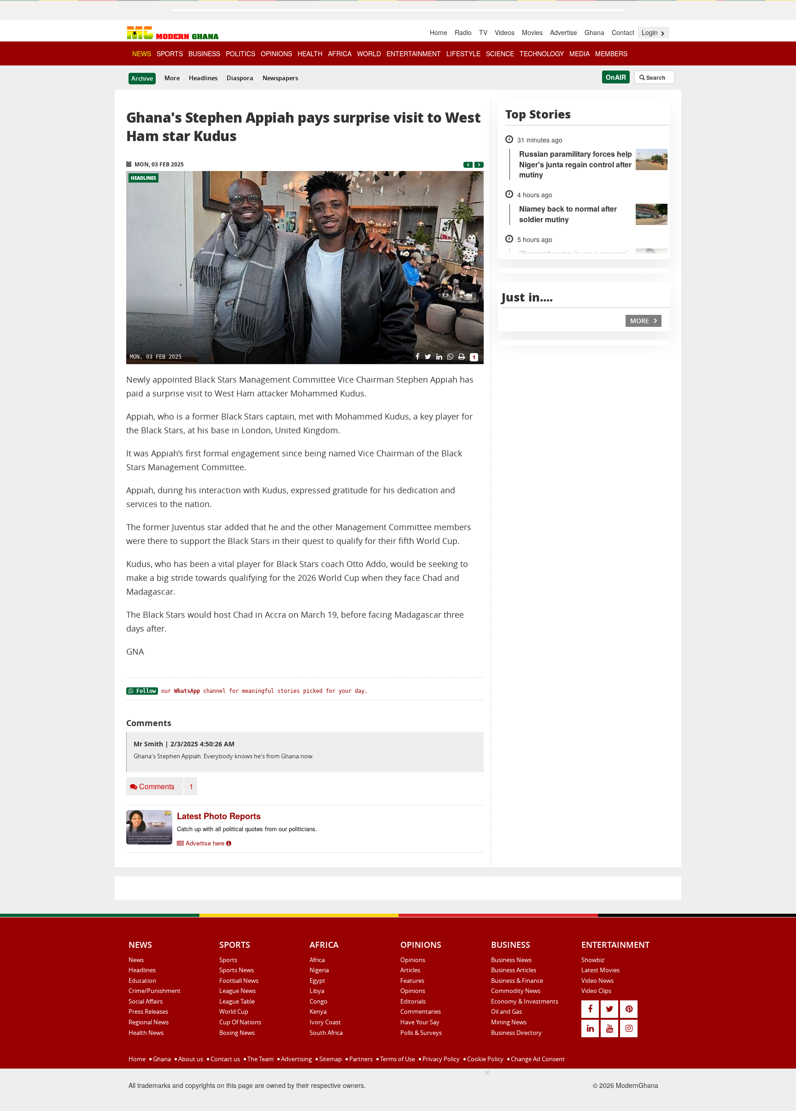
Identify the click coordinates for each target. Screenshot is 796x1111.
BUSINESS (204, 53)
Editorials (413, 1001)
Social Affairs (146, 1001)
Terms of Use (397, 1059)
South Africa (326, 1032)
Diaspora (240, 78)
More (172, 78)
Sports (228, 960)
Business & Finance (517, 980)
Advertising (296, 1059)
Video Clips (596, 991)
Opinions (412, 960)
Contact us (224, 1059)
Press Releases (148, 1011)
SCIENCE (500, 53)
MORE (640, 320)
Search (655, 77)
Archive (142, 78)
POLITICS (240, 53)
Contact (623, 32)
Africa (317, 960)
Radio (463, 32)
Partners (360, 1059)
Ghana (594, 32)
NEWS (141, 53)
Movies (532, 32)
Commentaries (420, 1011)
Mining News (509, 1022)
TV (483, 32)
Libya (317, 991)
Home (438, 32)
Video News (597, 980)
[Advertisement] (315, 1088)
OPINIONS (276, 53)
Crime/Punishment (155, 991)
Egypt (317, 980)
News (136, 960)
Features (412, 980)
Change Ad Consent (537, 1059)
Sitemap (330, 1059)
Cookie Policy (484, 1059)
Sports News (236, 970)
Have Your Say (419, 1022)
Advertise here (205, 843)
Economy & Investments (524, 1001)
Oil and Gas (506, 1011)
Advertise (563, 32)
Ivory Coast (325, 1022)
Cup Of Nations (240, 1022)
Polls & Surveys (421, 1032)
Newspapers (280, 78)
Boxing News (237, 1032)
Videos (505, 32)
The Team (260, 1059)
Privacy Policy (440, 1059)
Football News (238, 980)
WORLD (369, 53)
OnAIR (616, 77)
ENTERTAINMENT (413, 53)
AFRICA (339, 53)
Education (142, 980)
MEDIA (579, 53)
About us (190, 1059)
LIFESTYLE (463, 53)
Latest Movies (600, 970)
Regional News (149, 1022)
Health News (146, 1032)
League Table (237, 1001)
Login (651, 32)
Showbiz (592, 960)
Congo (319, 1001)
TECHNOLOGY (542, 53)
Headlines (203, 78)
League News (237, 991)
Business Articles (513, 970)
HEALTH (310, 53)
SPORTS (170, 53)
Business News (511, 960)
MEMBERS (611, 53)
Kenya (318, 1011)
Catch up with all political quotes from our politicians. (247, 828)
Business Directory (516, 1032)
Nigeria (319, 970)
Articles (410, 970)
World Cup (233, 1011)
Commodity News (515, 991)
